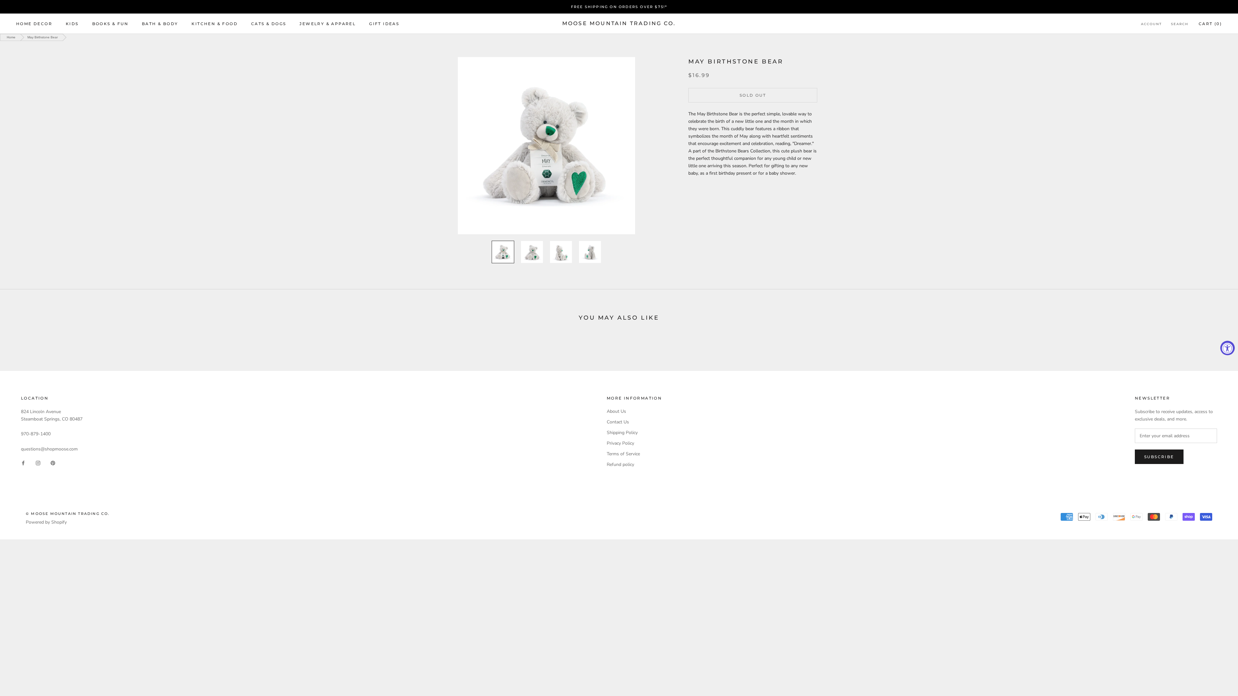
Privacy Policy (620, 443)
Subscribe (1159, 456)
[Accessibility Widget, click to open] (1227, 348)
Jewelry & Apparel (328, 23)
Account (1151, 24)
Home (11, 37)
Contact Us (618, 422)
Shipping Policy (622, 433)
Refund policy (620, 464)
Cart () (1210, 23)
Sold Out (753, 95)
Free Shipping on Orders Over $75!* (619, 7)
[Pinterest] (53, 463)
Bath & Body (160, 23)
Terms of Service (623, 454)
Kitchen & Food (215, 23)
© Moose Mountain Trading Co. (68, 513)
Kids (72, 23)
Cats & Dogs (268, 23)
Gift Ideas (384, 23)
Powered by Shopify (46, 522)
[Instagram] (38, 463)
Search (1179, 24)
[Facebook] (23, 463)
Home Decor (34, 23)
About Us (616, 411)
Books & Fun (110, 23)
